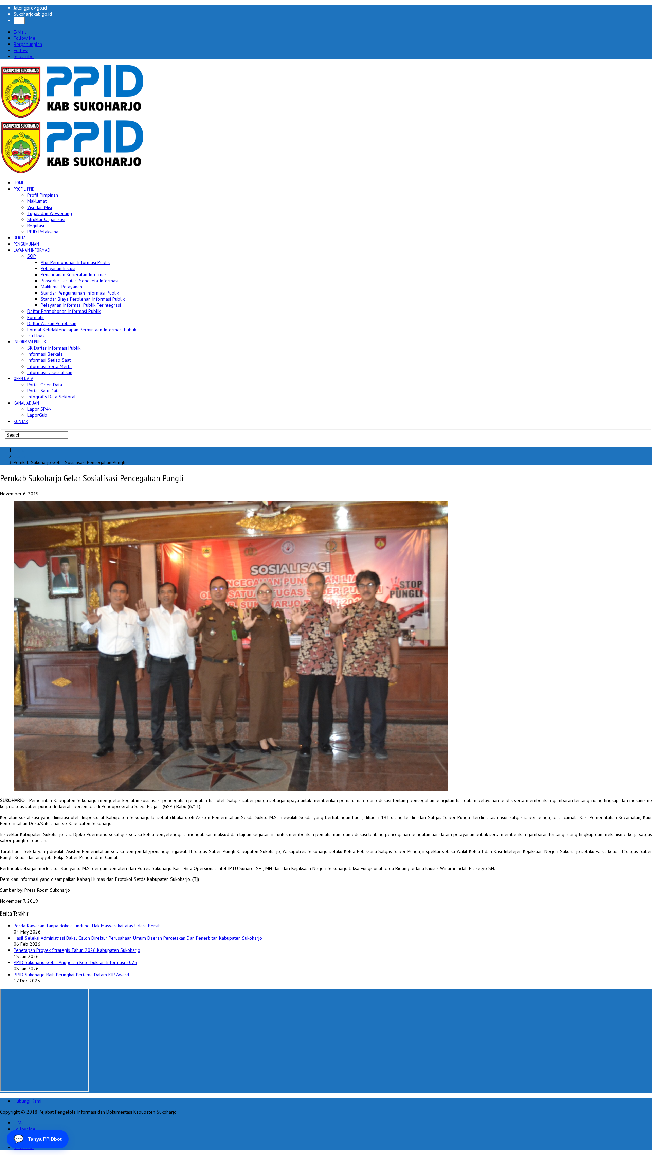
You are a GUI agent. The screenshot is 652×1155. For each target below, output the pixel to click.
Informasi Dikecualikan (49, 372)
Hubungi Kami (27, 1101)
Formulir (35, 317)
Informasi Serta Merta (49, 366)
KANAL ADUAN (26, 403)
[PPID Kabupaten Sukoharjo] (72, 116)
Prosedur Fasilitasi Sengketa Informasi (80, 281)
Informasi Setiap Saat (49, 360)
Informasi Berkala (45, 354)
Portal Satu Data (43, 391)
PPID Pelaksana (42, 232)
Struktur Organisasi (46, 219)
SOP (31, 256)
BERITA (20, 238)
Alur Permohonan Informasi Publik (75, 262)
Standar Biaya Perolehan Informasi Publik (83, 299)
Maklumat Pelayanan (61, 287)
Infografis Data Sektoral (51, 397)
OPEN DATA (23, 378)
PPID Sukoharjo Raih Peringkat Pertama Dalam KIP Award (71, 975)
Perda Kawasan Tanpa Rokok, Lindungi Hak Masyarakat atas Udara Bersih (87, 926)
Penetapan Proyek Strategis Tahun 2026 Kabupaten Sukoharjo (77, 950)
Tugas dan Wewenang (49, 213)
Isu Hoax (36, 336)
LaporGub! (38, 415)
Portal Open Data (44, 384)
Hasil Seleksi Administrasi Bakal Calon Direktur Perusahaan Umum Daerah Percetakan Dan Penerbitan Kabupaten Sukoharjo (138, 938)
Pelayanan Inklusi (58, 268)
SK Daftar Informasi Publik (53, 348)
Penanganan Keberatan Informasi (74, 274)
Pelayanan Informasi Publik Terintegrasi (81, 305)
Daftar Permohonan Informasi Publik (64, 311)
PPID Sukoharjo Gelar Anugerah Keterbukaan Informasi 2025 (75, 962)
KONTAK (21, 421)
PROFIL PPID (24, 189)
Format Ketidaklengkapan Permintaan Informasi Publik (81, 329)
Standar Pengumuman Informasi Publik (80, 293)
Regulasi (35, 226)
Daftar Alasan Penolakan (51, 323)
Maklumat (37, 201)
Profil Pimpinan (42, 195)
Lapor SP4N (39, 409)
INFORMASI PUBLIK (30, 342)
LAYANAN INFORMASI (32, 250)
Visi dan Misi (39, 207)
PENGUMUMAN (26, 244)
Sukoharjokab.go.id (33, 14)
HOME (19, 183)
